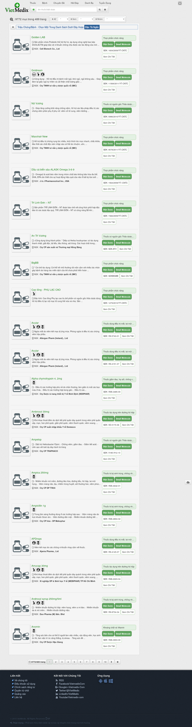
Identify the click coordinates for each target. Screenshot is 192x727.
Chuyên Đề (59, 2)
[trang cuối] (117, 661)
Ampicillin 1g (38, 505)
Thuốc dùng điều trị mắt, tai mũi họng (119, 323)
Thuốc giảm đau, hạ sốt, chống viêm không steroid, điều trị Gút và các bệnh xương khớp (119, 379)
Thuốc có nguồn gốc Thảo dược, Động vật (119, 104)
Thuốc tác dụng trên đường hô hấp (118, 412)
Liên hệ (18, 697)
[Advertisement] (161, 58)
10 (105, 661)
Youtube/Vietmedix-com (71, 697)
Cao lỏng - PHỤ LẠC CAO (46, 289)
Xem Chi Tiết (109, 56)
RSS (61, 680)
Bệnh (45, 2)
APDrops (36, 538)
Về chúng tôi (20, 680)
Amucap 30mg (39, 565)
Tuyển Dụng (105, 2)
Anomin (35, 626)
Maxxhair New (39, 136)
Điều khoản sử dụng (24, 683)
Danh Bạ (89, 2)
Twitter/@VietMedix (68, 690)
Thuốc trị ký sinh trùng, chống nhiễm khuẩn (119, 473)
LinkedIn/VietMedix (68, 693)
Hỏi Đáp (75, 2)
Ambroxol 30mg (40, 411)
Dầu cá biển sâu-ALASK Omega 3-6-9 (52, 169)
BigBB (35, 262)
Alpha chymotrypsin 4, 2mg (46, 378)
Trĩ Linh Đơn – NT (41, 202)
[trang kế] (111, 661)
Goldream (37, 70)
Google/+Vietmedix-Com (71, 687)
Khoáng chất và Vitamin (113, 627)
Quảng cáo (20, 693)
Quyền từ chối (21, 690)
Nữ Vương (37, 103)
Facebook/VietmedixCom (71, 683)
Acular (35, 322)
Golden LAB (38, 37)
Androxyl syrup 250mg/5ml (46, 598)
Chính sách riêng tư (24, 687)
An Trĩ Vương (38, 235)
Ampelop (36, 439)
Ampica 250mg (39, 472)
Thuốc (33, 2)
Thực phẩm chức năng (113, 38)
